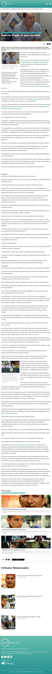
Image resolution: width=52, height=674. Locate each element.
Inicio (2, 9)
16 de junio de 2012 (5, 38)
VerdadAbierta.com (27, 653)
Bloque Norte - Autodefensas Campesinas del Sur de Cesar (16, 9)
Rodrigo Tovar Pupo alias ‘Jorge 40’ (12, 108)
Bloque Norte (45, 106)
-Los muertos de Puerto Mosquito (9, 81)
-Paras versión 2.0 (5, 80)
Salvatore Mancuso (27, 62)
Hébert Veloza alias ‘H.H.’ (42, 62)
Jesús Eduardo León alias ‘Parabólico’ (25, 445)
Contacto (11, 672)
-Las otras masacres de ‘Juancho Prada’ (9, 78)
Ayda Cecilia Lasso (38, 99)
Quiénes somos (39, 672)
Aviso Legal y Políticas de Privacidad (24, 672)
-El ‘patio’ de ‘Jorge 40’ (6, 83)
